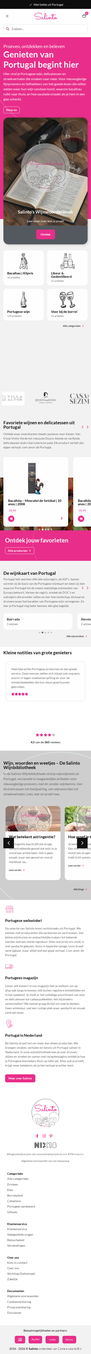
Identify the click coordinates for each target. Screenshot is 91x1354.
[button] (7, 16)
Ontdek (46, 234)
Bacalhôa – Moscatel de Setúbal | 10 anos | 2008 (34, 502)
